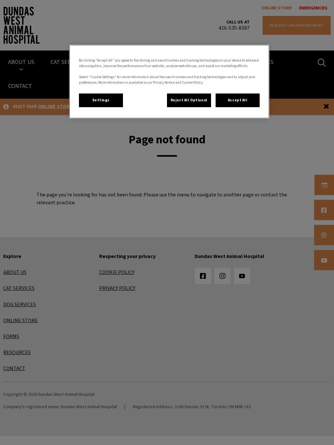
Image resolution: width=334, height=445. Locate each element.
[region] (169, 82)
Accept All (238, 100)
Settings (101, 100)
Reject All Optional (189, 100)
